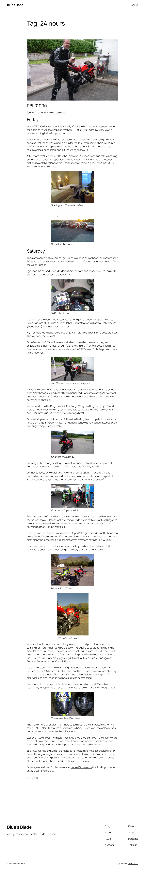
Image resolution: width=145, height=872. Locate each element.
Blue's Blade (15, 5)
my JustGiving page (81, 767)
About (134, 5)
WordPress (133, 863)
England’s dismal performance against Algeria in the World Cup (80, 163)
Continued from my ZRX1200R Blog (46, 112)
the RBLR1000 (74, 129)
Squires (37, 159)
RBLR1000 (37, 105)
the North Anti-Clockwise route (58, 319)
